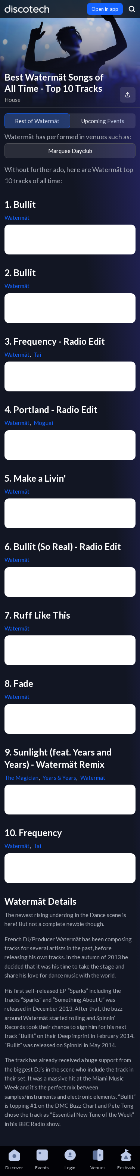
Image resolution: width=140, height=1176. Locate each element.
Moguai (43, 422)
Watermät (16, 217)
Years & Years (59, 777)
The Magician (21, 777)
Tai (37, 354)
